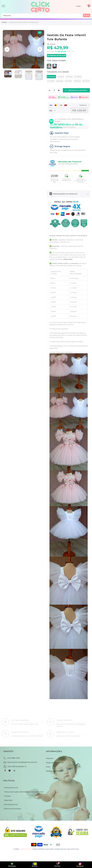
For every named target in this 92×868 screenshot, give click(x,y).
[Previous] (7, 49)
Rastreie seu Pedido (53, 771)
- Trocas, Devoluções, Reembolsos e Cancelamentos (23, 792)
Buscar (86, 15)
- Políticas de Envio (10, 788)
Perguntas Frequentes (54, 762)
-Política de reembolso (12, 809)
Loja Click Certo (73, 849)
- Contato (7, 796)
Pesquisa (49, 758)
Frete (48, 767)
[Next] (39, 49)
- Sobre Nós (7, 800)
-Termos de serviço (10, 804)
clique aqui (67, 259)
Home (4, 22)
